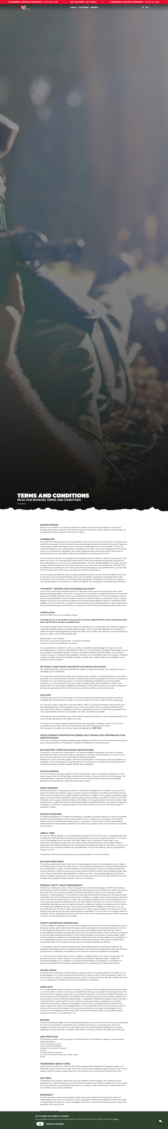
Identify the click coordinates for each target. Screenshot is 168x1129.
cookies (115, 1119)
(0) (148, 7)
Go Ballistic (21, 504)
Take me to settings (55, 1124)
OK (40, 1123)
